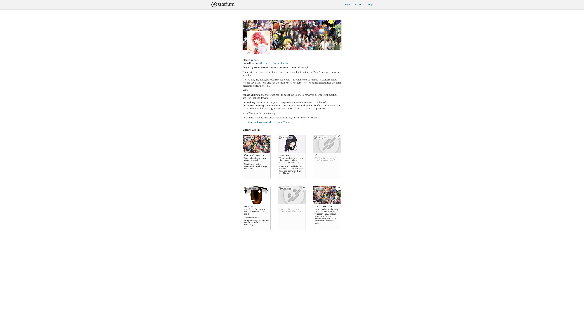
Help (370, 4)
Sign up (359, 4)
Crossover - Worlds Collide (274, 63)
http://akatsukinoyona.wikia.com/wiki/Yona (266, 122)
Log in (347, 4)
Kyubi (256, 60)
